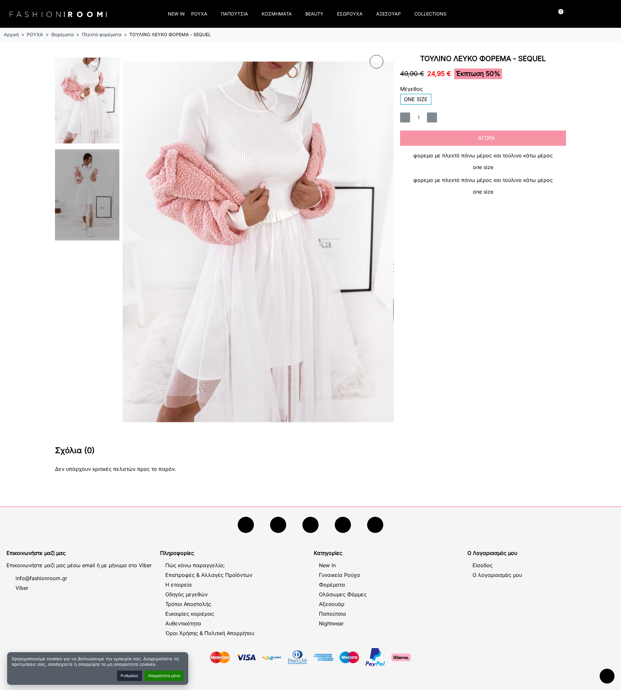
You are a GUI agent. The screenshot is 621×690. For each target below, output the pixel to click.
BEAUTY (314, 13)
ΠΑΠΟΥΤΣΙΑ (234, 13)
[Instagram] (310, 525)
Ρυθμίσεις (129, 675)
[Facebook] (246, 525)
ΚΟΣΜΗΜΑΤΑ (277, 13)
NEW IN (176, 13)
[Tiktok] (343, 525)
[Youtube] (278, 525)
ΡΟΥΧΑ (199, 13)
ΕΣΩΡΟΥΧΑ (350, 13)
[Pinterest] (375, 525)
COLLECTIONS (430, 13)
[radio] (415, 99)
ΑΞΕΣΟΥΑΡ (388, 13)
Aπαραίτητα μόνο (164, 675)
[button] (487, 14)
